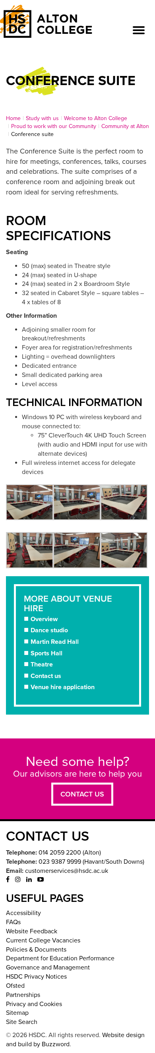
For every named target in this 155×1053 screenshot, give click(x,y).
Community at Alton (125, 126)
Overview (44, 619)
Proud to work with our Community (53, 126)
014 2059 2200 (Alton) (70, 853)
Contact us (46, 676)
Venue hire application (63, 687)
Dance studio (49, 630)
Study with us (42, 118)
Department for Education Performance (60, 958)
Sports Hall (46, 653)
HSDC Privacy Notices (36, 977)
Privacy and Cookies (34, 1004)
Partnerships (23, 995)
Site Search (21, 1022)
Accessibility (23, 913)
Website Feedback (31, 931)
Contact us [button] (82, 794)
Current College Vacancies (43, 940)
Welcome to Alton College (95, 118)
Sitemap (17, 1013)
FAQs (13, 922)
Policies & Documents (36, 950)
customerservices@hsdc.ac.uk (66, 871)
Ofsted (15, 986)
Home (13, 118)
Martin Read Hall (55, 642)
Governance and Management (48, 967)
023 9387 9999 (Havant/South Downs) (91, 862)
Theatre (42, 664)
